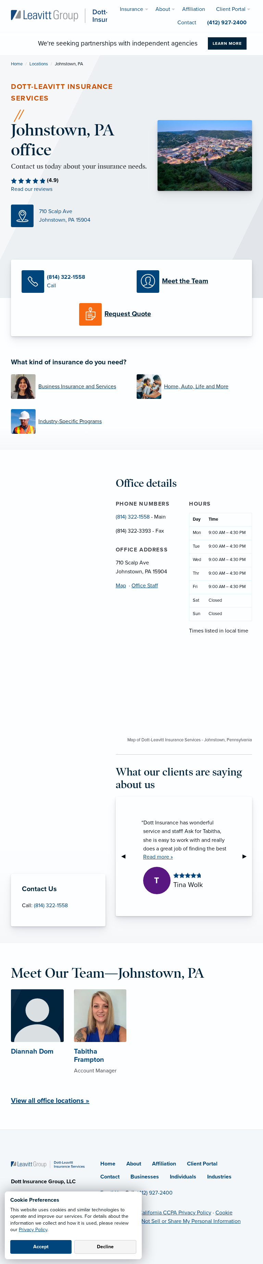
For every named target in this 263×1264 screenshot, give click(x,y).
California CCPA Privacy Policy (175, 1212)
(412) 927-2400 (155, 1192)
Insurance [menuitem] (131, 9)
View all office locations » (50, 1101)
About (133, 1163)
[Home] (48, 1164)
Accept (41, 1247)
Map (121, 585)
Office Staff (145, 585)
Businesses (144, 1176)
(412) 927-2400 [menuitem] (227, 22)
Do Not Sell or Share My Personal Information (187, 1221)
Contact (110, 1176)
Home (17, 64)
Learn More (227, 43)
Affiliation (164, 1163)
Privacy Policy (33, 1230)
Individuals (183, 1176)
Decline (105, 1247)
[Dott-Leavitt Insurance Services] (81, 15)
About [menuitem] (162, 9)
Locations (38, 64)
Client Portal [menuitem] (231, 9)
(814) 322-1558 (51, 905)
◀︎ (126, 856)
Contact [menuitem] (186, 22)
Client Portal (202, 1163)
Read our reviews (31, 189)
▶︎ (247, 856)
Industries (219, 1176)
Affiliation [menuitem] (193, 9)
